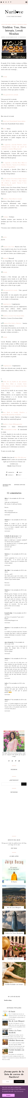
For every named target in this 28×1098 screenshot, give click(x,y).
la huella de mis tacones (11, 536)
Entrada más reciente (7, 485)
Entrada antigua (19, 484)
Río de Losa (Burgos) (14, 907)
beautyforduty (8, 613)
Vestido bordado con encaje (14, 984)
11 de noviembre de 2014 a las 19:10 (13, 537)
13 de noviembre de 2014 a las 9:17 (15, 628)
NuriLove (7, 520)
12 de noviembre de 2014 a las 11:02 (15, 591)
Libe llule (7, 570)
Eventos (14, 24)
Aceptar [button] (8, 1095)
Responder (7, 514)
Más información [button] (18, 1091)
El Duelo (14, 882)
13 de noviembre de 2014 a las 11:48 (14, 643)
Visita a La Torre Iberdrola (14, 933)
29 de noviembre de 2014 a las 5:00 (15, 684)
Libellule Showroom (14, 959)
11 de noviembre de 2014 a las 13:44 (15, 521)
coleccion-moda (6, 24)
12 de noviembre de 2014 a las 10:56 (16, 571)
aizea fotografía (9, 642)
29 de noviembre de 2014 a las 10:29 (15, 700)
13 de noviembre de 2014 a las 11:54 (15, 659)
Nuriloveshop (8, 1000)
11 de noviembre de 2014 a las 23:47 (15, 555)
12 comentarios (22, 37)
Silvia (6, 498)
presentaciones (22, 24)
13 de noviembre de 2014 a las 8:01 (15, 614)
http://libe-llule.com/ (20, 457)
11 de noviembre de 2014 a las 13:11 (14, 499)
